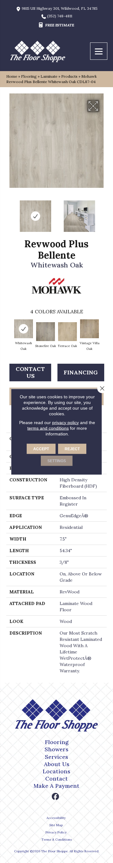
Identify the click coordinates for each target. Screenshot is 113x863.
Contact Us (30, 372)
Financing (81, 372)
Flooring (29, 76)
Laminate (48, 76)
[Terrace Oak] (67, 332)
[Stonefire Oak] (45, 332)
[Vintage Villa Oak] (89, 329)
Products (69, 76)
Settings (56, 460)
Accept (41, 448)
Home (11, 76)
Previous (9, 213)
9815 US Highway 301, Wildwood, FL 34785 (60, 8)
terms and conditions (48, 427)
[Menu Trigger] (98, 51)
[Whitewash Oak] (24, 329)
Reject (72, 448)
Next (103, 213)
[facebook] (55, 797)
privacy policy (65, 422)
